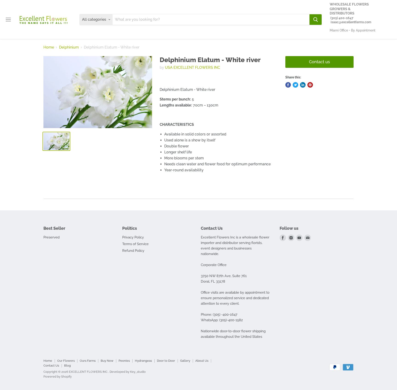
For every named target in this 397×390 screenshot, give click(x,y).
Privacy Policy (133, 237)
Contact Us (51, 365)
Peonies (124, 360)
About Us (201, 360)
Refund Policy (133, 251)
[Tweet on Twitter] (295, 85)
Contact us (319, 61)
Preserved (51, 237)
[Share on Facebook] (288, 85)
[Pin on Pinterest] (310, 85)
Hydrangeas (143, 360)
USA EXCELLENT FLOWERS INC (192, 67)
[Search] (315, 19)
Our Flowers (66, 360)
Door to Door (166, 360)
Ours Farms (88, 360)
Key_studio (138, 371)
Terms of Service (135, 244)
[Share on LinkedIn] (303, 85)
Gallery (185, 360)
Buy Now (107, 360)
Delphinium (69, 47)
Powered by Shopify (57, 376)
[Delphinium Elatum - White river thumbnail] (56, 141)
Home (48, 47)
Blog (67, 365)
